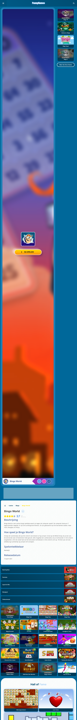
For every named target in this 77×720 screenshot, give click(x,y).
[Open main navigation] (3, 3)
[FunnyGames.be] (5, 506)
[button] (73, 3)
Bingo (17, 505)
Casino (11, 505)
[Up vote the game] (39, 481)
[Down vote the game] (44, 481)
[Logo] (38, 3)
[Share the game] (49, 481)
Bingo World (26, 505)
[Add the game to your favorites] (22, 511)
